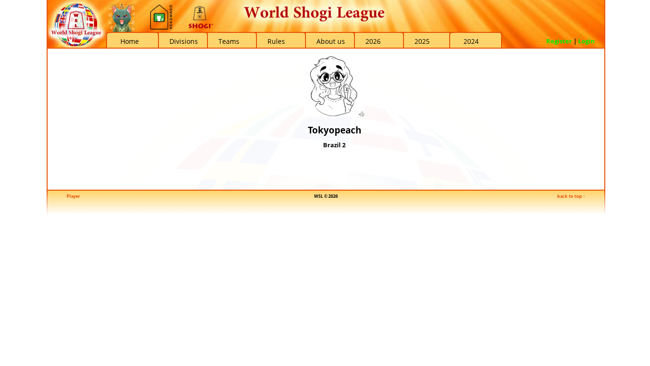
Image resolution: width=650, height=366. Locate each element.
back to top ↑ (571, 196)
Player (73, 196)
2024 (471, 41)
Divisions (183, 41)
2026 (373, 41)
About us (330, 41)
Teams (228, 41)
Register (559, 41)
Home (129, 41)
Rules (276, 41)
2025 (422, 41)
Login (586, 41)
